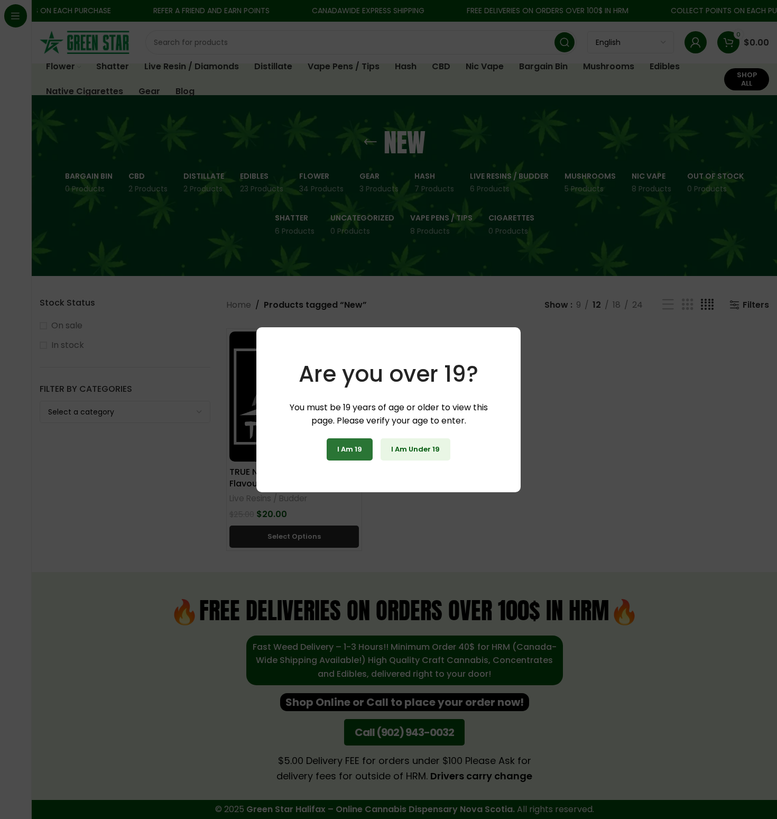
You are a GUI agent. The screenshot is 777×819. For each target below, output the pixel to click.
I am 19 (349, 449)
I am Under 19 (415, 449)
